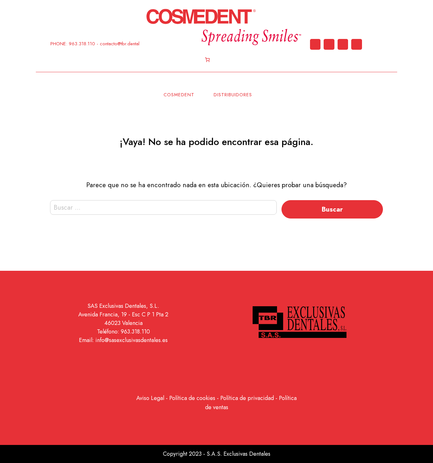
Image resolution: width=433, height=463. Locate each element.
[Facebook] (357, 44)
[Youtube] (343, 44)
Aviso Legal (150, 398)
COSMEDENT (179, 94)
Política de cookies (192, 398)
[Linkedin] (315, 44)
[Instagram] (329, 44)
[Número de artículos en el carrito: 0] (208, 60)
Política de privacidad (247, 398)
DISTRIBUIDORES (233, 94)
